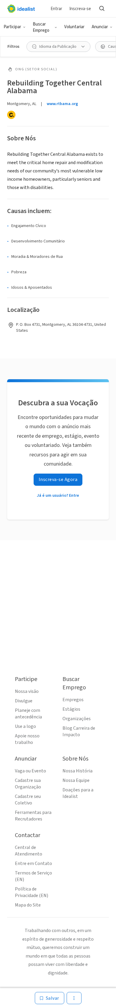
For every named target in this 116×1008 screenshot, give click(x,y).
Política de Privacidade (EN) (31, 892)
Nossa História (77, 771)
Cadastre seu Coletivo (28, 799)
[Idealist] (21, 8)
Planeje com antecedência (28, 713)
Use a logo (25, 726)
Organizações (76, 718)
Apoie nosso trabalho (27, 739)
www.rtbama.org (62, 104)
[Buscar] (102, 8)
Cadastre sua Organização (28, 783)
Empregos (73, 699)
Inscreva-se (80, 9)
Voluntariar (74, 27)
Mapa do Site (28, 905)
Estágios (71, 709)
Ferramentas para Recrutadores (33, 815)
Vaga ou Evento (30, 771)
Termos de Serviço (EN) (33, 876)
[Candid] (11, 115)
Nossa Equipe (76, 780)
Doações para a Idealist (77, 793)
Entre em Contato (33, 863)
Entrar (56, 9)
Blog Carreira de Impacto (78, 731)
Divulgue (23, 701)
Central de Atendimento (28, 850)
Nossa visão (27, 691)
